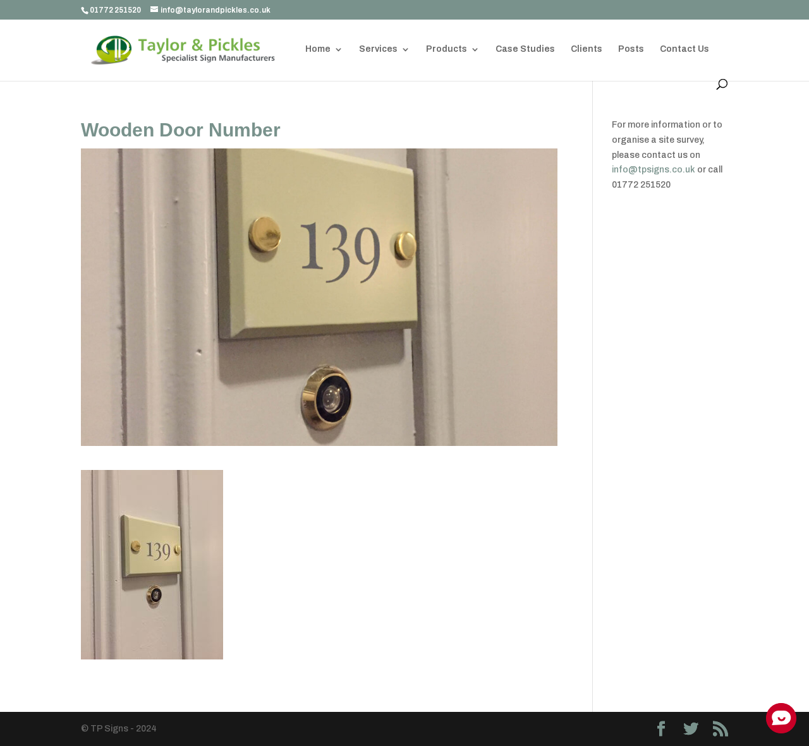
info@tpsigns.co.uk (653, 169)
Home (318, 49)
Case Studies (525, 49)
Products (446, 49)
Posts (631, 49)
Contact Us (684, 49)
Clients (586, 49)
